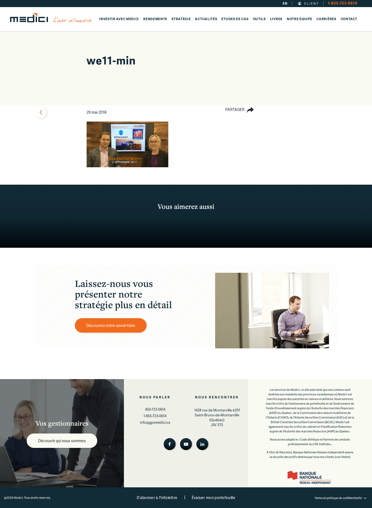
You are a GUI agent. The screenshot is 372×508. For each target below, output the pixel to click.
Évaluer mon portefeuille (213, 497)
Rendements (155, 19)
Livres (276, 19)
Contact (349, 19)
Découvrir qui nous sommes (62, 440)
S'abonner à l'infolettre (157, 497)
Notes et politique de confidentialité (338, 498)
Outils (259, 19)
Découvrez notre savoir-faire (110, 325)
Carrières (326, 19)
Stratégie (181, 19)
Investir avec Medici (119, 19)
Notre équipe (299, 19)
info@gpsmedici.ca (155, 422)
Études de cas (234, 19)
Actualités (206, 19)
